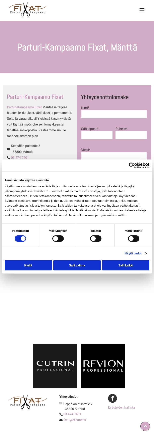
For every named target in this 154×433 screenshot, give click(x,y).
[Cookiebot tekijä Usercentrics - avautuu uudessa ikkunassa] (131, 165)
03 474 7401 (20, 158)
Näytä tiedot (133, 253)
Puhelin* (122, 129)
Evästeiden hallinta (121, 407)
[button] (142, 10)
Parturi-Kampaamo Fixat (24, 107)
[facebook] (112, 399)
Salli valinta (77, 265)
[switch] (58, 238)
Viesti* (85, 150)
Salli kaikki (125, 265)
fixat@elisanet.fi (74, 420)
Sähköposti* (90, 129)
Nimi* (85, 108)
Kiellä (28, 265)
